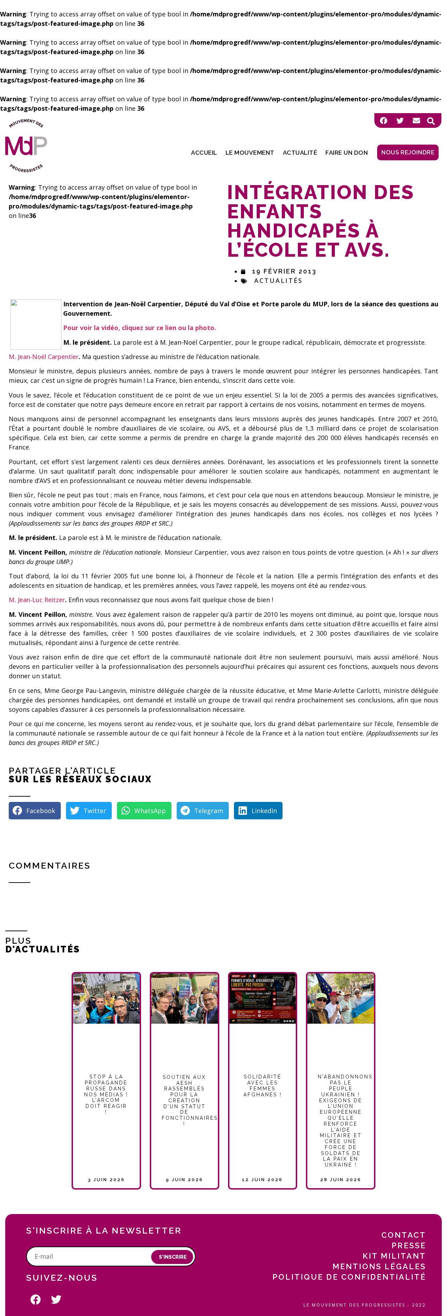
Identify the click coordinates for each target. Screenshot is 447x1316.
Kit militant (394, 1255)
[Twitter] (400, 120)
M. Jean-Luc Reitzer (37, 599)
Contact (403, 1235)
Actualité (300, 152)
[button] (431, 121)
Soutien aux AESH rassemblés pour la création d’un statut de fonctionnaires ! (190, 1100)
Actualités (278, 280)
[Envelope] (416, 120)
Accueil (204, 152)
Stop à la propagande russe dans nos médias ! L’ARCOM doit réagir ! (106, 1094)
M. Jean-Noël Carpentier (44, 356)
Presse (408, 1245)
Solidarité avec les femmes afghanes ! (262, 1085)
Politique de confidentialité (349, 1276)
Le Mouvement (250, 152)
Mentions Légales (379, 1266)
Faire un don (346, 152)
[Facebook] (383, 120)
